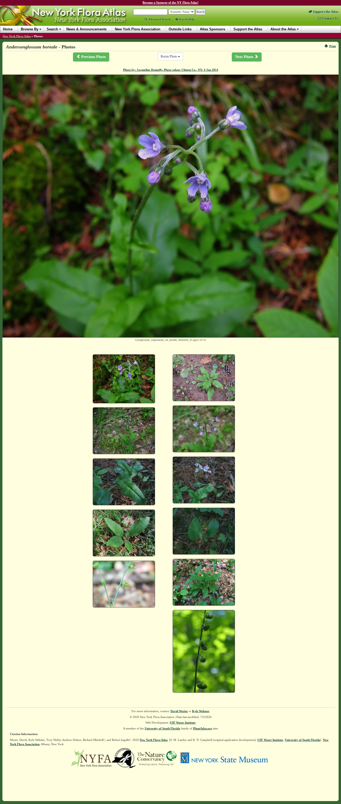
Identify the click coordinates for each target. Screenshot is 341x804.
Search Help (186, 19)
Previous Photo (93, 57)
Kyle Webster (200, 711)
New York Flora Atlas (17, 36)
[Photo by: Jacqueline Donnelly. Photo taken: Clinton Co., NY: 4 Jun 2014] (124, 378)
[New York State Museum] (224, 757)
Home (8, 29)
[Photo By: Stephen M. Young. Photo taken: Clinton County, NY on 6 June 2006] (203, 480)
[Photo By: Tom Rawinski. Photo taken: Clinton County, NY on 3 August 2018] (203, 377)
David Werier (179, 711)
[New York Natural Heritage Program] (124, 757)
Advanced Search (158, 19)
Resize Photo (169, 56)
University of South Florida (162, 728)
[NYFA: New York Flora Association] (91, 757)
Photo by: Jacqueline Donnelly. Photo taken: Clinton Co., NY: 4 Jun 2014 (170, 69)
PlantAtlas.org (202, 728)
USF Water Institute (183, 722)
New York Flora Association (70, 19)
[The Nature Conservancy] (157, 757)
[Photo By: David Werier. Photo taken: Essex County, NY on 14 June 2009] (203, 582)
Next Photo (244, 57)
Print (332, 46)
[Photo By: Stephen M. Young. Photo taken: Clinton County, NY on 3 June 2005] (203, 428)
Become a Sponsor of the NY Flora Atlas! (170, 3)
